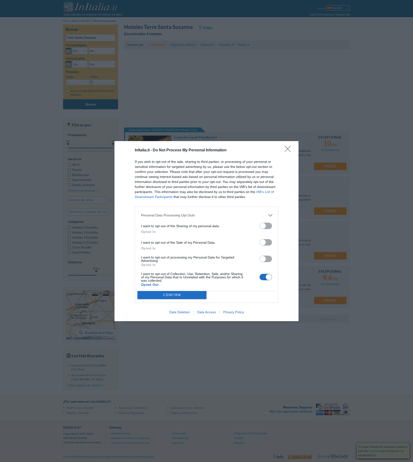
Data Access (206, 312)
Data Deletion (179, 312)
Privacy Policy (233, 312)
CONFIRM (172, 295)
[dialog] (206, 231)
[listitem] (206, 215)
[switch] (266, 226)
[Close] (289, 150)
